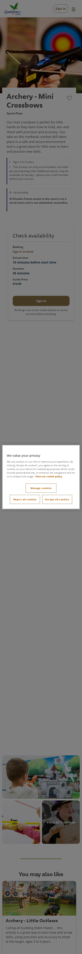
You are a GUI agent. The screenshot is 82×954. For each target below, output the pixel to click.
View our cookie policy (48, 476)
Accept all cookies (57, 499)
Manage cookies (41, 488)
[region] (41, 477)
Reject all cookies (25, 499)
